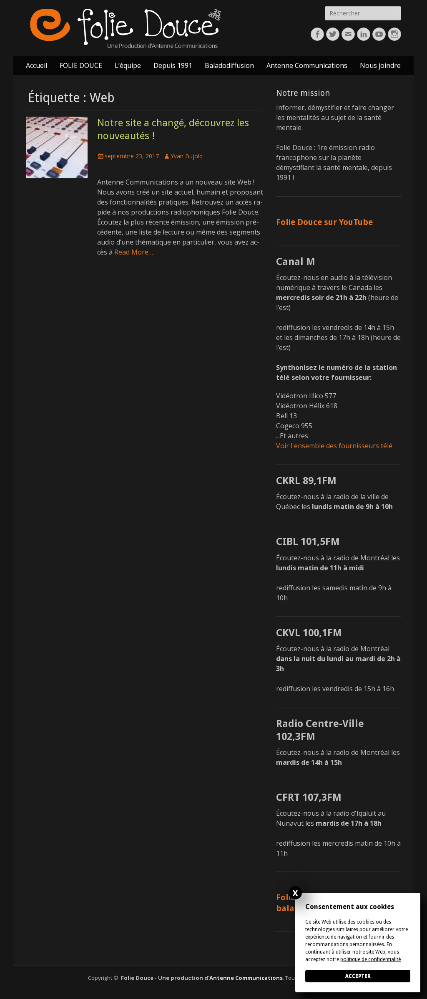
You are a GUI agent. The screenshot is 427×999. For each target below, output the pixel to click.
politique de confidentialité (370, 959)
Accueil (36, 65)
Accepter (358, 976)
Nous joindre (380, 65)
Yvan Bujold (187, 156)
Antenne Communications (306, 65)
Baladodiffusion (229, 65)
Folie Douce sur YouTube (324, 222)
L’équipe (128, 65)
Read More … (134, 252)
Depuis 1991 (172, 65)
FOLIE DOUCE (81, 65)
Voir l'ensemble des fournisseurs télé (334, 445)
